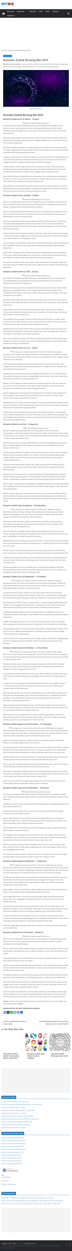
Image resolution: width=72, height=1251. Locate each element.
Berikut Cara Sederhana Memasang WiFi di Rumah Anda (18, 1110)
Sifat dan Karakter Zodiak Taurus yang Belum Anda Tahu (11, 1056)
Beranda (4, 50)
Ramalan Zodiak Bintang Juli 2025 (11, 1155)
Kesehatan (20, 11)
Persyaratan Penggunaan (45, 1245)
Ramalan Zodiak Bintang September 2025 (13, 1149)
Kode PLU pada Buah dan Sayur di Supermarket (15, 1022)
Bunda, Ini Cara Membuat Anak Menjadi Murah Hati (16, 1122)
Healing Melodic (6, 1177)
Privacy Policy (18, 1245)
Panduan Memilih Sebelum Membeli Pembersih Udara (17, 1116)
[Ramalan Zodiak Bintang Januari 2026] (60, 1034)
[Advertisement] (36, 31)
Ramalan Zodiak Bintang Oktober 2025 (12, 1146)
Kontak (12, 1248)
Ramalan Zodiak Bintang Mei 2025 (11, 1161)
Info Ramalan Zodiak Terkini (13, 1133)
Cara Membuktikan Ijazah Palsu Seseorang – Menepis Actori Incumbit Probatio (53, 1022)
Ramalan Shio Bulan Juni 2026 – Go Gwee (13, 1113)
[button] (25, 11)
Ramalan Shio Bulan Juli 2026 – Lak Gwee (13, 1107)
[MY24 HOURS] (3, 14)
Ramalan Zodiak (7, 56)
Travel (47, 11)
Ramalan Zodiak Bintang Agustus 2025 (12, 1152)
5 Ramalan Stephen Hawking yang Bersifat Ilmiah (15, 1125)
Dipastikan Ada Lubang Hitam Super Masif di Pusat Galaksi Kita (20, 1119)
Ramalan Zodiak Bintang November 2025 (13, 1143)
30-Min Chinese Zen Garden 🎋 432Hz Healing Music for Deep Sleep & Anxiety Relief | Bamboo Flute (30, 1203)
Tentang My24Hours (7, 1245)
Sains (40, 11)
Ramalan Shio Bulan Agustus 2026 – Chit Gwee (15, 1101)
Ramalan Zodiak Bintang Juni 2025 (11, 1158)
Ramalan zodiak (14, 1001)
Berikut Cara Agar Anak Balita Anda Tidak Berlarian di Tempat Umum (21, 1104)
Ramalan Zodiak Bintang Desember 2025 (13, 1140)
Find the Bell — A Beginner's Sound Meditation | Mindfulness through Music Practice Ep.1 (28, 1198)
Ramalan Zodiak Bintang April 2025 (11, 1163)
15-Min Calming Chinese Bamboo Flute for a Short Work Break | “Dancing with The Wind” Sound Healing (32, 1201)
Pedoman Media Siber (30, 1245)
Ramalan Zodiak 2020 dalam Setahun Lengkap (36, 1056)
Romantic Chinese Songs (8, 1184)
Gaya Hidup (10, 11)
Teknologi (32, 11)
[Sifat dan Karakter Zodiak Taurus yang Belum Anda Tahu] (12, 1034)
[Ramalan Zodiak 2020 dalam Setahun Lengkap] (36, 1034)
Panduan (56, 11)
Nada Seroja (5, 1181)
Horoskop (10, 15)
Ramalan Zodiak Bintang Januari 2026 (59, 1055)
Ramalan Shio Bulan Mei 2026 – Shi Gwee (13, 1127)
